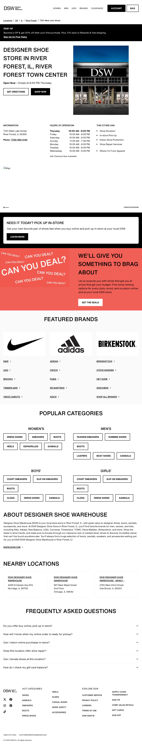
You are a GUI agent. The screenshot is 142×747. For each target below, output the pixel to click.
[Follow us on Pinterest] (10, 705)
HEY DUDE (102, 379)
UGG (5, 370)
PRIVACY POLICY (90, 700)
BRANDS (84, 8)
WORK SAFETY (59, 707)
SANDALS (53, 446)
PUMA (53, 379)
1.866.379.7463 (9, 735)
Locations (7, 20)
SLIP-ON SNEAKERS (47, 479)
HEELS (10, 446)
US (16, 20)
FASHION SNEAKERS (88, 437)
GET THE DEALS (90, 302)
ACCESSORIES (59, 712)
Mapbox (127, 207)
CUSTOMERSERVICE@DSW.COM (32, 735)
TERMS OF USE (89, 710)
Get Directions (16, 91)
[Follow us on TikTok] (4, 711)
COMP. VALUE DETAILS (123, 704)
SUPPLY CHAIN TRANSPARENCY (120, 693)
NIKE (5, 361)
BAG (132, 8)
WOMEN (57, 8)
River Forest (31, 20)
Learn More (17, 236)
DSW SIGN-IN (88, 715)
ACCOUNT (116, 8)
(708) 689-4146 (19, 139)
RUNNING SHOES (117, 437)
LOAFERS (82, 455)
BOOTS (57, 437)
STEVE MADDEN (105, 370)
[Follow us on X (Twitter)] (4, 699)
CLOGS (11, 498)
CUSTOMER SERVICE (92, 695)
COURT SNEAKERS (17, 479)
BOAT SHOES (104, 455)
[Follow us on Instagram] (4, 705)
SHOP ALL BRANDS (107, 396)
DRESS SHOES (15, 437)
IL (22, 20)
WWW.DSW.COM (12, 547)
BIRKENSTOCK (104, 361)
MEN (66, 8)
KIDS (74, 8)
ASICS (53, 396)
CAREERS (86, 705)
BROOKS (8, 379)
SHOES (25, 695)
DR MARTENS (57, 388)
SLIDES (55, 696)
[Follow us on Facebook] (10, 699)
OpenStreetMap (134, 207)
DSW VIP (116, 699)
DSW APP (116, 715)
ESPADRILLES (30, 446)
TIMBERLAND (10, 388)
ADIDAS (54, 361)
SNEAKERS (38, 437)
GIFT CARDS (118, 710)
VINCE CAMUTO (11, 396)
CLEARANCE (97, 8)
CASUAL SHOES (59, 702)
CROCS (54, 370)
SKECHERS (102, 388)
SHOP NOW (40, 91)
